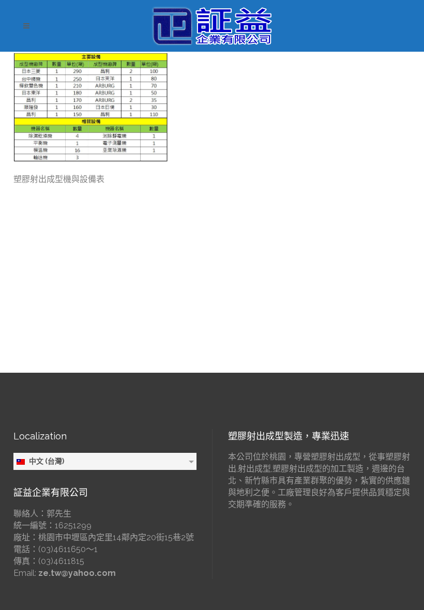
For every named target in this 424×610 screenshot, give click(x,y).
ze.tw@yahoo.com (77, 573)
